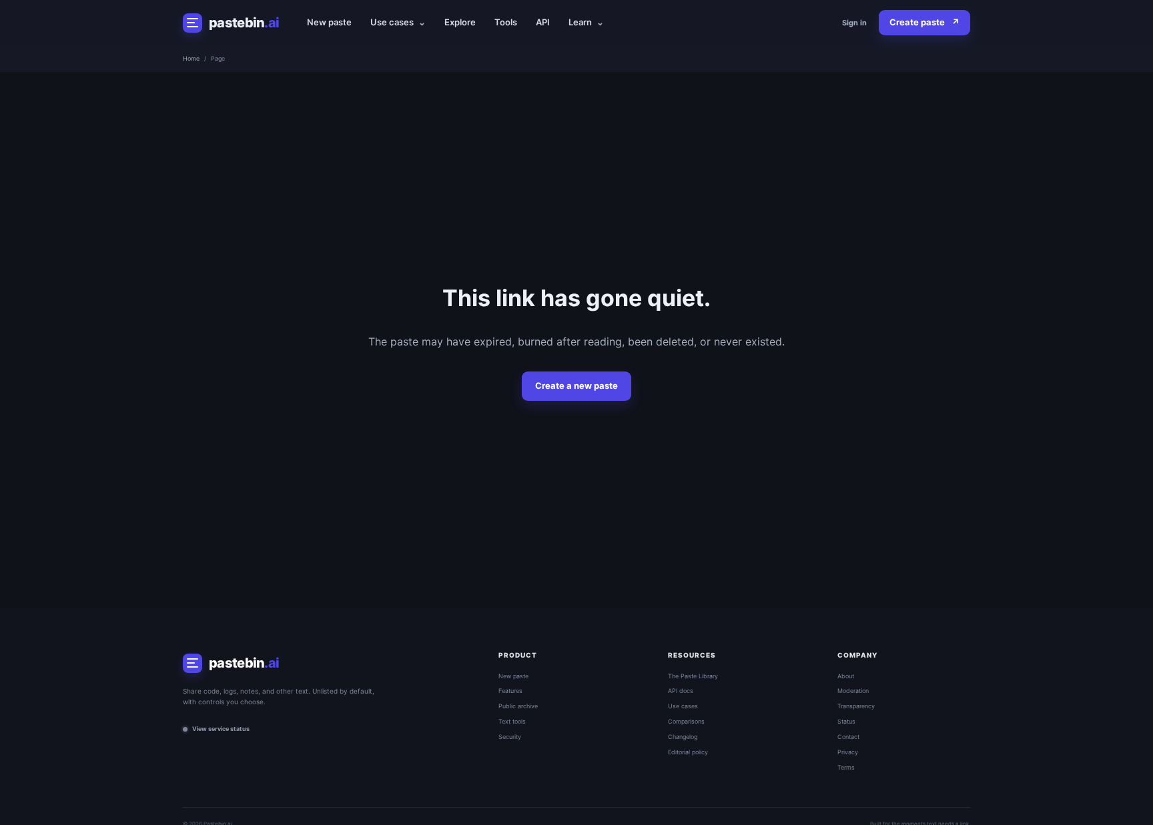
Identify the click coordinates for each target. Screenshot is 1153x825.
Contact (848, 736)
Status (846, 721)
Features (510, 690)
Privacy (847, 752)
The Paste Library (693, 676)
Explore (460, 22)
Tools (505, 22)
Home (191, 58)
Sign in (854, 22)
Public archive (518, 706)
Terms (846, 767)
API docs (680, 690)
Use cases (398, 22)
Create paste (924, 22)
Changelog (682, 736)
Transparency (856, 706)
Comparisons (686, 721)
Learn (586, 22)
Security (509, 736)
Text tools (512, 721)
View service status (221, 728)
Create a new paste (576, 385)
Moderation (853, 690)
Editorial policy (688, 752)
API (543, 22)
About (845, 676)
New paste (329, 22)
